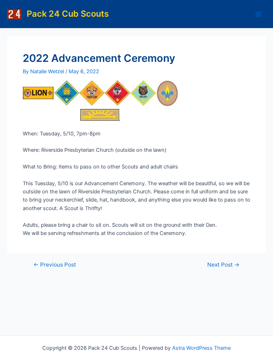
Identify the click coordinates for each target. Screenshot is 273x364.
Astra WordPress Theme (201, 348)
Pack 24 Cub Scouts (68, 14)
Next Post (223, 265)
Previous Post (54, 265)
